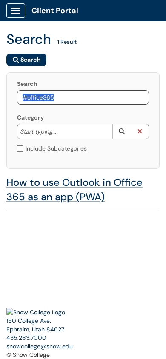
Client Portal (54, 11)
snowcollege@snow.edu (39, 346)
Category (30, 117)
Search (27, 84)
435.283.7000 (26, 338)
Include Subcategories (56, 148)
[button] (121, 131)
